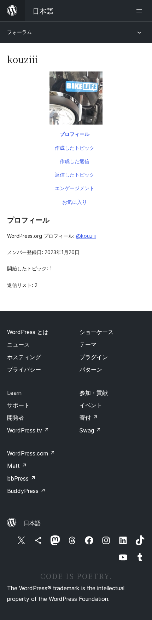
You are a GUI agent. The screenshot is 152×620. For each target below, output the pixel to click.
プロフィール (74, 134)
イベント (91, 405)
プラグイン (94, 357)
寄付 (89, 417)
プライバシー (24, 369)
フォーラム (19, 32)
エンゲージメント (74, 188)
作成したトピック (74, 148)
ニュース (18, 344)
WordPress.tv (28, 430)
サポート (18, 405)
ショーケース (96, 331)
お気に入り (74, 202)
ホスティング (24, 357)
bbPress (21, 478)
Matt (17, 465)
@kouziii (86, 236)
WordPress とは (27, 331)
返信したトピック (74, 175)
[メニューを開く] (140, 10)
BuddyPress (26, 490)
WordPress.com (31, 453)
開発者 (15, 417)
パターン (91, 369)
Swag (90, 430)
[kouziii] (76, 99)
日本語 (32, 523)
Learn (14, 392)
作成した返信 (74, 161)
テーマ (88, 344)
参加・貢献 (94, 392)
